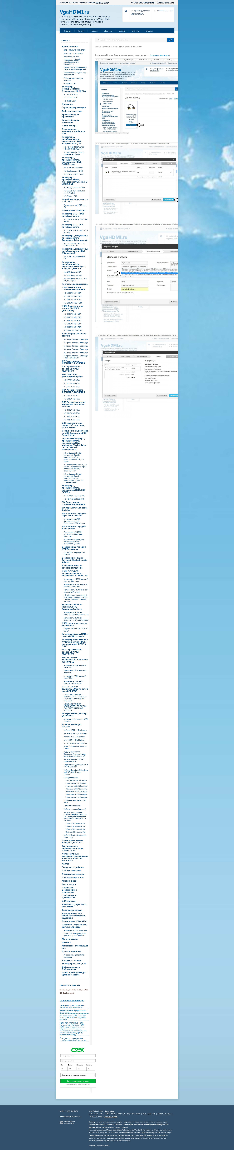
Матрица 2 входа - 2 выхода (76, 339)
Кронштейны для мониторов (70, 121)
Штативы (66, 942)
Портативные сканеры (73, 874)
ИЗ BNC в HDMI (70, 196)
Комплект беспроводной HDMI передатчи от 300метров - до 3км (74, 541)
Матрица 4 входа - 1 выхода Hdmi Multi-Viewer (76, 357)
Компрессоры (69, 83)
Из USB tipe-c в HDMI (73, 275)
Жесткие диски (69, 881)
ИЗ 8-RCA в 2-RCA (72, 420)
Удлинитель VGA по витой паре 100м (75, 677)
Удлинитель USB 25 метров (76, 794)
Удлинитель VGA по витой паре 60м (75, 672)
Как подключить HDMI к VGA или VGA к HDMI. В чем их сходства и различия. (73, 1018)
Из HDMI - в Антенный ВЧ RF (74, 258)
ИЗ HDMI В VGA (71, 94)
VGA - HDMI (104, 1114)
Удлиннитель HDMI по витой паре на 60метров (76, 580)
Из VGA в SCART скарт (74, 174)
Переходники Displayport (74, 210)
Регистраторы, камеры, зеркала (73, 79)
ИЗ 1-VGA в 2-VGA (72, 380)
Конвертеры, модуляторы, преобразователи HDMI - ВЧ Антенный (75, 251)
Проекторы (67, 104)
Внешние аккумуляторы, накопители (74, 905)
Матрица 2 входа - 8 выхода (76, 349)
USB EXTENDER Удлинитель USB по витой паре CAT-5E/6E (75, 689)
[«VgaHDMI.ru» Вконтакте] (126, 11)
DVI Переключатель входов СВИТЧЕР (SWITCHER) (71, 369)
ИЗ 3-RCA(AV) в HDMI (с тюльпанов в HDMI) (74, 153)
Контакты (135, 30)
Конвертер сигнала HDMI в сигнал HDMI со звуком (75, 635)
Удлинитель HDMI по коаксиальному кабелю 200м (76, 613)
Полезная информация (72, 1000)
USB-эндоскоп (69, 901)
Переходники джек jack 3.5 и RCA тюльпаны (76, 766)
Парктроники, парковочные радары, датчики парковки (75, 68)
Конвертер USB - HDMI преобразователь (73, 215)
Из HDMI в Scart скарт (73, 168)
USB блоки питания (71, 871)
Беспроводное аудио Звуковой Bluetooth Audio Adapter (74, 560)
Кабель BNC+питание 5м (75, 824)
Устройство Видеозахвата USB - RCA (75, 200)
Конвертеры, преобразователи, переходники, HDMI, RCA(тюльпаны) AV (71, 140)
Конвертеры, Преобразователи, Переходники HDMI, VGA (74, 89)
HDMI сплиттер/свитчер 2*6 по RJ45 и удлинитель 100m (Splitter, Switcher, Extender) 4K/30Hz (76, 598)
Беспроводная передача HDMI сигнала (74, 527)
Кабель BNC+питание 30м (75, 832)
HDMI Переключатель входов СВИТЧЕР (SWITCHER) (72, 308)
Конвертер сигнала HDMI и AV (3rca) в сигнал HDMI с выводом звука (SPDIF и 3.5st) (75, 643)
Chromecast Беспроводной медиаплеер (69, 890)
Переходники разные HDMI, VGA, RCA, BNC (72, 841)
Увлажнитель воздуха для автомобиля (75, 74)
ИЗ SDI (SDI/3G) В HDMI (74, 496)
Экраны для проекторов (74, 108)
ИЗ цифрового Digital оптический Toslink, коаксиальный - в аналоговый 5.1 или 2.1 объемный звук (73, 478)
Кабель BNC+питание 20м (75, 829)
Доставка (108, 30)
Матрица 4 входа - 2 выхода (76, 346)
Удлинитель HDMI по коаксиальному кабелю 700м (76, 619)
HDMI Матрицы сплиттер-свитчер (74, 335)
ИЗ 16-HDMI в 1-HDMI (73, 330)
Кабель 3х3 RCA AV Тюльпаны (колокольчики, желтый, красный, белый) (75, 754)
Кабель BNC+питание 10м (75, 826)
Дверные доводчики (72, 910)
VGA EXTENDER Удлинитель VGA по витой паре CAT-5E (75, 659)
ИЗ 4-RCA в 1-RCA (72, 410)
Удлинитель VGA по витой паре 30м (75, 666)
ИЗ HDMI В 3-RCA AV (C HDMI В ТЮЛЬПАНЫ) (74, 148)
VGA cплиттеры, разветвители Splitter (72, 375)
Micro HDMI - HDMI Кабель (75, 743)
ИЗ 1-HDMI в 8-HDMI (72, 300)
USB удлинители (71, 777)
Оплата (122, 30)
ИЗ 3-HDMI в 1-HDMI (72, 317)
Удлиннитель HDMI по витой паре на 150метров (76, 591)
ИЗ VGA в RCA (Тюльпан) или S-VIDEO (74, 192)
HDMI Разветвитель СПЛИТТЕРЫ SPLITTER (73, 288)
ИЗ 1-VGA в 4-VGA (72, 383)
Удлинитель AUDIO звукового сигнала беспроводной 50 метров (74, 521)
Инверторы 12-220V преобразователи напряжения (72, 62)
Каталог (81, 30)
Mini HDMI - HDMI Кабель (74, 740)
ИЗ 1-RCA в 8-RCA (72, 399)
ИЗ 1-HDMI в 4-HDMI (72, 296)
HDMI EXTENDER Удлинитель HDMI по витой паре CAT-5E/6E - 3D (75, 573)
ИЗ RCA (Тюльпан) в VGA (74, 187)
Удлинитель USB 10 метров (76, 786)
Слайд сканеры (69, 126)
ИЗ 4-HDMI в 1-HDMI (72, 320)
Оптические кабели (72, 806)
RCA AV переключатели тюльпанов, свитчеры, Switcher (73, 404)
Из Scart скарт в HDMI (73, 171)
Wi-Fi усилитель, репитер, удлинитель (74, 715)
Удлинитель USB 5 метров (76, 783)
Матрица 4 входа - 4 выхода (76, 352)
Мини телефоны (70, 939)
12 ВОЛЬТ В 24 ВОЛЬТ (73, 53)
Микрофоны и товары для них (75, 947)
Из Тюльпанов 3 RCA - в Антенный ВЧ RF (74, 244)
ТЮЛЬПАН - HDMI (133, 1114)
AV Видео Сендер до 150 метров (74, 553)
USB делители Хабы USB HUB (75, 801)
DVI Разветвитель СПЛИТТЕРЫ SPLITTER (73, 362)
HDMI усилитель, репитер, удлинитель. (74, 624)
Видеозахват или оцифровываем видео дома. (73, 1011)
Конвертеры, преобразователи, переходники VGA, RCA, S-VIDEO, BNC (75, 180)
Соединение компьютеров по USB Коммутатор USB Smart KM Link (75, 433)
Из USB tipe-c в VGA (72, 272)
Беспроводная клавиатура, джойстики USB (73, 131)
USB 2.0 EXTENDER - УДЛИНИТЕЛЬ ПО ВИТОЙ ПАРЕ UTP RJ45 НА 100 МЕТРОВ (75, 698)
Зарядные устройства (73, 867)
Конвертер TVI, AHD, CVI (74, 964)
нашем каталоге (102, 2)
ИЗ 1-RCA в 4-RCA (72, 395)
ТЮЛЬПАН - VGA (164, 1114)
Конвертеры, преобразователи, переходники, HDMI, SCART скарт (71, 161)
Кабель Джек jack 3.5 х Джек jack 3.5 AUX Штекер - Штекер (76, 772)
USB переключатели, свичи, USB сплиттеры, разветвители (73, 425)
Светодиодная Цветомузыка (69, 896)
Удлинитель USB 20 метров (76, 792)
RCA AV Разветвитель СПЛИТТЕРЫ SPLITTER (73, 391)
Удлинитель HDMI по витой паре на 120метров (75, 585)
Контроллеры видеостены (75, 284)
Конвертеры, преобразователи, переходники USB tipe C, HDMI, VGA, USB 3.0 (74, 265)
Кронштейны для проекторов (70, 116)
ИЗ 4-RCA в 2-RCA (72, 416)
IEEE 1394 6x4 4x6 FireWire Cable (75, 748)
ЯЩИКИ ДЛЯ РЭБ (71, 57)
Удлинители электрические (75, 930)
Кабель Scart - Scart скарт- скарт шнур (75, 836)
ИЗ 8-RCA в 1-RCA (72, 413)
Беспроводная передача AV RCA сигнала (74, 548)
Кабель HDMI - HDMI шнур (75, 730)
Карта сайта (109, 1111)
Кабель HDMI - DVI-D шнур (75, 733)
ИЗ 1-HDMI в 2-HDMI (72, 293)
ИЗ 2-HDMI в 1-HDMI (72, 314)
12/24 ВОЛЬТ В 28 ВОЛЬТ (74, 50)
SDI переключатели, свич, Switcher (74, 509)
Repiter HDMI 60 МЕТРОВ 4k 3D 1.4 (76, 630)
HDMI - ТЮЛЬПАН (118, 1114)
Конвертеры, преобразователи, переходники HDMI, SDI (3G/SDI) (73, 489)
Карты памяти (69, 884)
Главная (67, 30)
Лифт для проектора (72, 111)
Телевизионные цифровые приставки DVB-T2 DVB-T (72, 848)
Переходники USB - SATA (74, 921)
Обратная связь (137, 13)
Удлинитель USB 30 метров (76, 797)
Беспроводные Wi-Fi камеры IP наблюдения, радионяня (73, 915)
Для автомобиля (70, 47)
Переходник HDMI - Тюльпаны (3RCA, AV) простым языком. (72, 1006)
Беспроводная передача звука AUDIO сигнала (74, 514)
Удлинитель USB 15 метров (76, 789)
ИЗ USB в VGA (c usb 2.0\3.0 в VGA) (76, 231)
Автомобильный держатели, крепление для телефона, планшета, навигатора (75, 857)
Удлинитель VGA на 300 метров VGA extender (74, 682)
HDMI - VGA (93, 1114)
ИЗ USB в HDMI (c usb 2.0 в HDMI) (75, 220)
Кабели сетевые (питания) (75, 809)
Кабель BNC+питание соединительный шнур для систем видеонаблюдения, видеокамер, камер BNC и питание (75, 816)
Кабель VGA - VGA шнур (74, 737)
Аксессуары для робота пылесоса (74, 956)
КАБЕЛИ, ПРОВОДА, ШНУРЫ (72, 725)
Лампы (65, 864)
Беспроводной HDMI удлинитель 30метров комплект (73, 534)
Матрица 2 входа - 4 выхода (76, 343)
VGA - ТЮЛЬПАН (149, 1114)
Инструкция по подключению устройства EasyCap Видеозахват (73, 1039)
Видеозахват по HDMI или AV (75, 206)
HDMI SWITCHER (110, 1116)
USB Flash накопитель (73, 877)
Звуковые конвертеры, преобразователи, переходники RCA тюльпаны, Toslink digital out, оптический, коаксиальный (74, 444)
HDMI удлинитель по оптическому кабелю (72, 567)
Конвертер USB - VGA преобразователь (72, 226)
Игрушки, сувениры (71, 960)
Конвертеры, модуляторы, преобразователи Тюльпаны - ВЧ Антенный (75, 238)
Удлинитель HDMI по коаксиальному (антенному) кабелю (72, 607)
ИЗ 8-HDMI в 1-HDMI (72, 327)
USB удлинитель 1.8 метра (76, 780)
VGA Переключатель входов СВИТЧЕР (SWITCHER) (72, 652)
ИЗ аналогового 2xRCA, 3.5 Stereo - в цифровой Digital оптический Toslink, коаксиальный (75, 468)
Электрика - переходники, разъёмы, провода (74, 926)
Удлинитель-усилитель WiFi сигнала (76, 720)
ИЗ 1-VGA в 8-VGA (72, 387)
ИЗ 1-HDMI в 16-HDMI (73, 303)
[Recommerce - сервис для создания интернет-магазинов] (61, 1123)
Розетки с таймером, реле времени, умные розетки (75, 935)
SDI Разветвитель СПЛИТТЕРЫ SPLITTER (73, 503)
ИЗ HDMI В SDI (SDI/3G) (74, 499)
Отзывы (149, 30)
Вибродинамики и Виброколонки (71, 968)
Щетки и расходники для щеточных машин (74, 974)
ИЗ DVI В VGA (70, 101)
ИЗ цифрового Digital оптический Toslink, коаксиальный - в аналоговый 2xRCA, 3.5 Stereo (73, 457)
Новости (94, 30)
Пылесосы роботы (71, 951)
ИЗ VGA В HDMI (71, 98)
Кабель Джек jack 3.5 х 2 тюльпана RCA (74, 760)
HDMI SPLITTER (96, 1116)
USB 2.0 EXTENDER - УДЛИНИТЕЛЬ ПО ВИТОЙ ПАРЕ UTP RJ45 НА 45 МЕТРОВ (75, 707)
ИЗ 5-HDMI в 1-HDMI (72, 324)
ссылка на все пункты (160, 55)
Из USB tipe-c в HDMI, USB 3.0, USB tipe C (75, 280)
